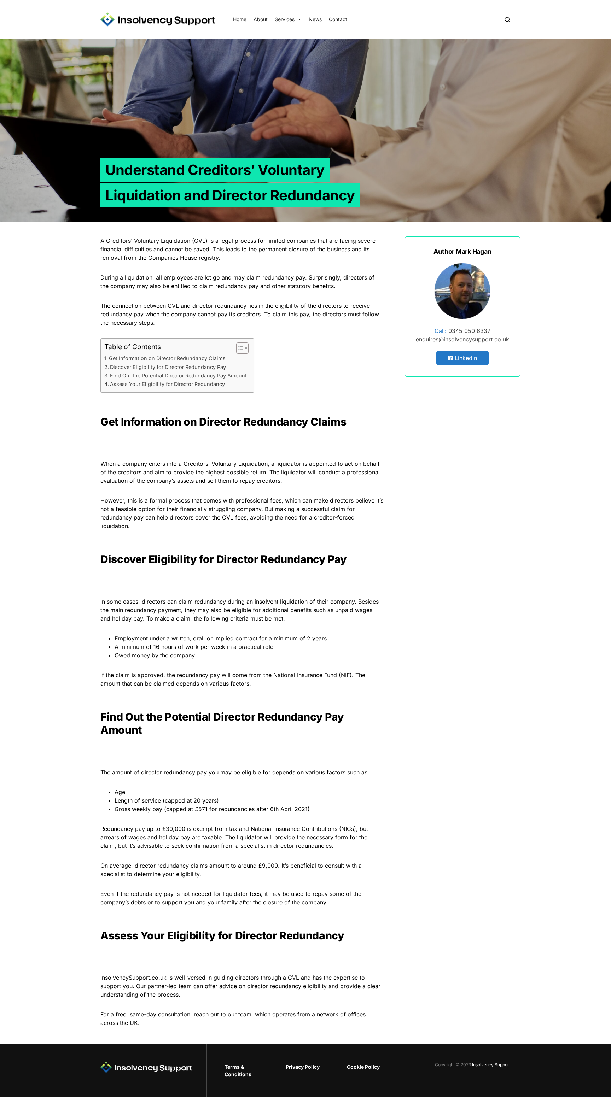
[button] (507, 19)
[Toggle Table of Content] (239, 348)
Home (239, 19)
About (261, 19)
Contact (338, 19)
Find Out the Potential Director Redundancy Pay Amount (178, 375)
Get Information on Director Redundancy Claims (167, 358)
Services (285, 19)
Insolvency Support (491, 1064)
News (315, 19)
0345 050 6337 (469, 330)
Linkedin (465, 358)
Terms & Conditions (238, 1070)
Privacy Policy (303, 1067)
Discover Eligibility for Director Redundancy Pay (168, 367)
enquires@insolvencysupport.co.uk (462, 339)
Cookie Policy (363, 1067)
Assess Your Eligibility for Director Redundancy (167, 384)
